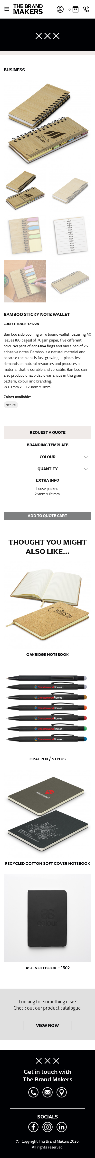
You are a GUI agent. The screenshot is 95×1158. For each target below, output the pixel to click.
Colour (48, 457)
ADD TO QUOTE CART (47, 515)
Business (14, 69)
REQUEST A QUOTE (48, 432)
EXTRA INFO (47, 480)
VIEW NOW (47, 1025)
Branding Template (47, 445)
